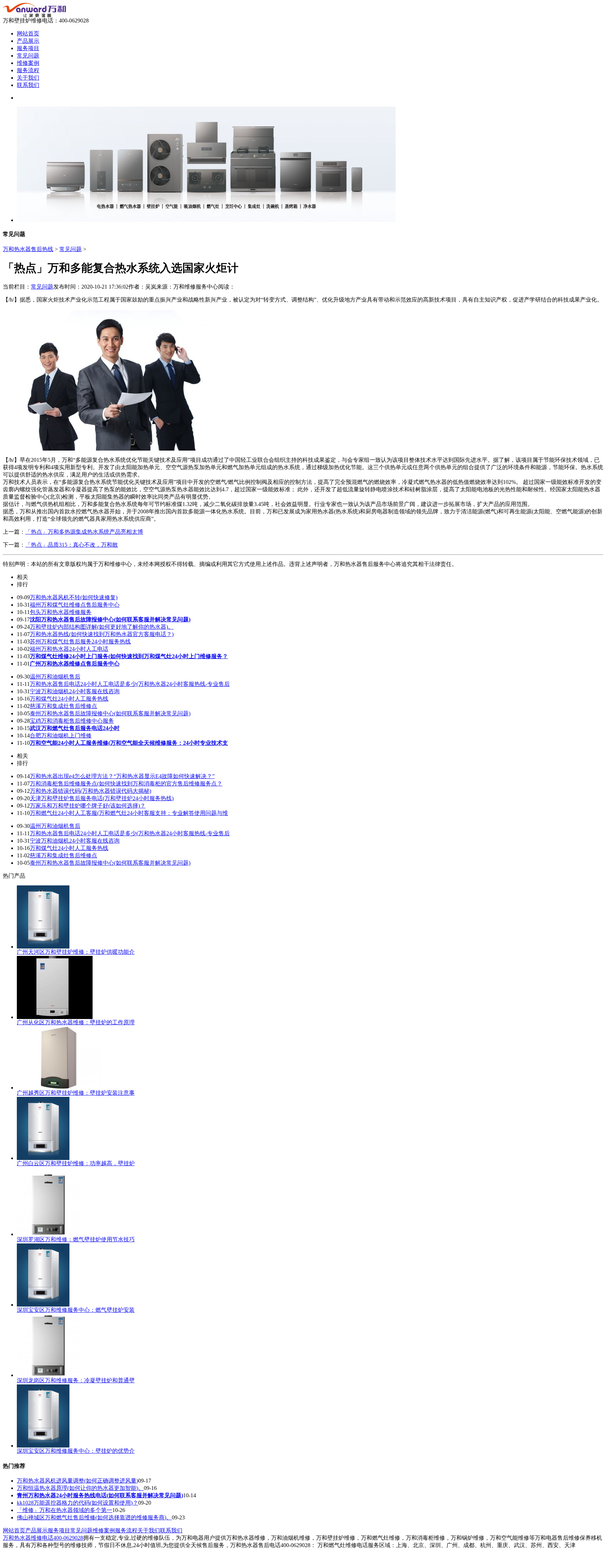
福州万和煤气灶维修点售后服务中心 (75, 605)
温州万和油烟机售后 (55, 677)
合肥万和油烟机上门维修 (61, 735)
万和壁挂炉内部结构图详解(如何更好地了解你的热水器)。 (102, 627)
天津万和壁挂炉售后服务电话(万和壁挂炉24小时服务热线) (102, 798)
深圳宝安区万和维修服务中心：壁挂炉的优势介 (76, 1451)
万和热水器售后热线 (28, 249)
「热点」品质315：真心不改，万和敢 (71, 545)
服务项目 (28, 48)
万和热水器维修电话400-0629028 (43, 1538)
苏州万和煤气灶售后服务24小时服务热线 (80, 642)
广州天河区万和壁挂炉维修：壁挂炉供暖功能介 (76, 952)
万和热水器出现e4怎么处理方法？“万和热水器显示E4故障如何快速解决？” (122, 776)
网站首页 (28, 33)
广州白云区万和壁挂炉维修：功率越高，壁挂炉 (76, 1163)
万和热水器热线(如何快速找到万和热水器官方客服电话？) (102, 634)
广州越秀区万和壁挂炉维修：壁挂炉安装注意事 (76, 1093)
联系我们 (28, 85)
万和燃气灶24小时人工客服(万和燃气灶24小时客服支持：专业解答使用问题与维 (129, 813)
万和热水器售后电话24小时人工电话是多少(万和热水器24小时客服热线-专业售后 (130, 684)
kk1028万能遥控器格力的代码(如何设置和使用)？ (77, 1503)
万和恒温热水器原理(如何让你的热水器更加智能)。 (80, 1488)
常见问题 (28, 56)
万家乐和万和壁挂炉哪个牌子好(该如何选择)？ (88, 806)
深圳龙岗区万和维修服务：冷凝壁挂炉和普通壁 (76, 1380)
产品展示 (28, 41)
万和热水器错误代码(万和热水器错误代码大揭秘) (90, 791)
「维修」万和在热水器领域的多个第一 (64, 1510)
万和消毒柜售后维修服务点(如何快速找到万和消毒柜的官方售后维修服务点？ (126, 784)
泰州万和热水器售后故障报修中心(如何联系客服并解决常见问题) (110, 713)
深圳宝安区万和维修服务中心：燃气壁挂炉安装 (76, 1310)
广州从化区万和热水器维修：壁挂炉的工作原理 (76, 1022)
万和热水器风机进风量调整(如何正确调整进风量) (77, 1481)
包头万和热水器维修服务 (61, 612)
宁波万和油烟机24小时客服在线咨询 (75, 691)
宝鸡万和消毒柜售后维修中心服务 (72, 721)
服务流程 (28, 70)
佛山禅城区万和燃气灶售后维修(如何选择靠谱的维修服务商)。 (94, 1517)
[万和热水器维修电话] (34, 15)
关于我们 (28, 78)
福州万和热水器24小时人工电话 (69, 649)
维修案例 (28, 63)
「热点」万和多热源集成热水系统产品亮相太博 (84, 532)
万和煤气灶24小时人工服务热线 (69, 699)
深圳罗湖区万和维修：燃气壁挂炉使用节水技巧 (76, 1239)
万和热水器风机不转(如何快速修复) (73, 597)
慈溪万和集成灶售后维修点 (63, 706)
